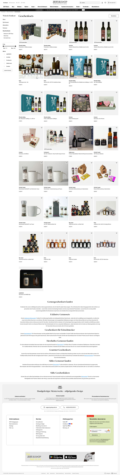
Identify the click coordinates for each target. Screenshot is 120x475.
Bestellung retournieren (41, 426)
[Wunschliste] (105, 2)
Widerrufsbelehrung (60, 473)
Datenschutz (52, 473)
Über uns (11, 428)
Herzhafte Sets (7, 37)
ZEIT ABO (23, 2)
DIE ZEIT (18, 2)
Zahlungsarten (39, 430)
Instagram (108, 473)
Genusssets (60, 344)
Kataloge (11, 426)
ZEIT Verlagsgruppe (13, 422)
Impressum (43, 473)
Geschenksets (17, 11)
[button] (114, 16)
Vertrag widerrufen (40, 435)
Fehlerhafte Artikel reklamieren (43, 428)
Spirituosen (6, 22)
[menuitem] (6, 7)
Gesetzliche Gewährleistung (42, 437)
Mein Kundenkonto (13, 424)
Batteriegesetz (39, 433)
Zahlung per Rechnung (41, 432)
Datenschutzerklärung (101, 441)
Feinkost (5, 28)
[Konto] (102, 2)
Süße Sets (6, 35)
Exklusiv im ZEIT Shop (8, 33)
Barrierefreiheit (68, 473)
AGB (48, 473)
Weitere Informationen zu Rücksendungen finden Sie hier (72, 466)
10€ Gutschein (12, 2)
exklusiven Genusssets (30, 318)
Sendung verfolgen (40, 424)
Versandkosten (39, 422)
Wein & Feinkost (10, 11)
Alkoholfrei (5, 25)
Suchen (83, 2)
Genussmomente (88, 355)
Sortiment (5, 2)
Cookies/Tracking (75, 473)
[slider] (3, 46)
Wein (4, 19)
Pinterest (115, 473)
